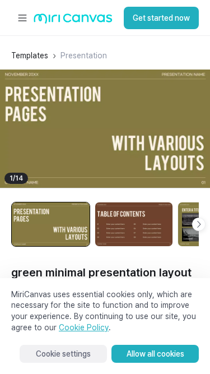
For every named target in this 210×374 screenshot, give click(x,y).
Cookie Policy (84, 327)
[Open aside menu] (22, 18)
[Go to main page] (73, 21)
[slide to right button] (199, 224)
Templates (29, 55)
